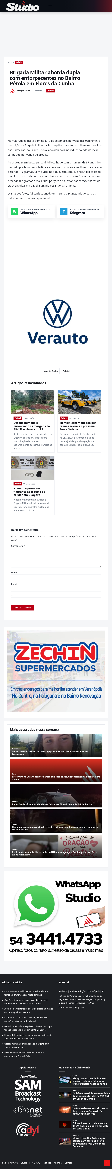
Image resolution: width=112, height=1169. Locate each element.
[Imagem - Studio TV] (56, 915)
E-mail (14, 584)
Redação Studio (23, 90)
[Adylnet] (27, 1129)
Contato (68, 1162)
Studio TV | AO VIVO (30, 1162)
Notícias (47, 1162)
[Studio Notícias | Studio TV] (22, 6)
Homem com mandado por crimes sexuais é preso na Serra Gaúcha (78, 426)
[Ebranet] (27, 1111)
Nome (14, 572)
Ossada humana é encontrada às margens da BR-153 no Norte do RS (32, 426)
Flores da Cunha (50, 371)
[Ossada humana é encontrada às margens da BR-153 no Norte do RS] (32, 402)
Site (13, 595)
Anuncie (58, 1162)
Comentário (18, 545)
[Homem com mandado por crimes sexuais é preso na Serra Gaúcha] (79, 402)
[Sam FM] (27, 1088)
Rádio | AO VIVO (10, 1162)
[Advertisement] (56, 32)
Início (10, 62)
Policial (19, 62)
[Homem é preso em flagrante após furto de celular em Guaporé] (32, 468)
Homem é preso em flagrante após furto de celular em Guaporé (29, 492)
